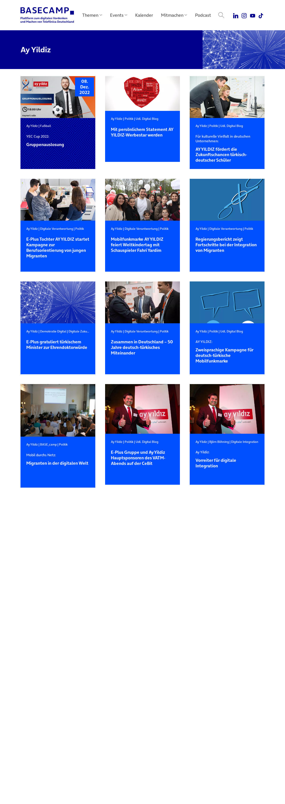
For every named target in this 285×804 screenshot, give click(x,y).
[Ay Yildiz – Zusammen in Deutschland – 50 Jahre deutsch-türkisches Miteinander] (142, 302)
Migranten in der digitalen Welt (57, 459)
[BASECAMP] (47, 15)
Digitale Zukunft (80, 331)
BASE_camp (48, 444)
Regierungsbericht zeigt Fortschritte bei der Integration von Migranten (226, 245)
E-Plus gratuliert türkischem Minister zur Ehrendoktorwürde (56, 344)
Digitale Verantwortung (56, 228)
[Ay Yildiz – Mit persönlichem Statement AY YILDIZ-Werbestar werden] (142, 93)
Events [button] (117, 15)
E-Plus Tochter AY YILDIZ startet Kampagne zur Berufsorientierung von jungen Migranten (57, 248)
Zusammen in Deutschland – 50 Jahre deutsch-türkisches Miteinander (142, 347)
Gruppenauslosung (45, 141)
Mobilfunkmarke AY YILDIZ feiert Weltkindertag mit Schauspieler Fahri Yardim (137, 245)
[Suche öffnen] (221, 15)
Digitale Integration (244, 442)
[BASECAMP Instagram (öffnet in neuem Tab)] (244, 15)
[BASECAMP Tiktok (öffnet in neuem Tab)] (261, 15)
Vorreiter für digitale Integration (215, 459)
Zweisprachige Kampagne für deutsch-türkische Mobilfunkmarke (224, 351)
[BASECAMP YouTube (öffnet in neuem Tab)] (252, 15)
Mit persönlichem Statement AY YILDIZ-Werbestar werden (142, 132)
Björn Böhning (219, 442)
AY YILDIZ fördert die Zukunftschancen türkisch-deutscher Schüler (222, 148)
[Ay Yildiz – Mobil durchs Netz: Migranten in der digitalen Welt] (57, 410)
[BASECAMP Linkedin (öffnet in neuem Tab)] (236, 15)
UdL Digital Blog (147, 118)
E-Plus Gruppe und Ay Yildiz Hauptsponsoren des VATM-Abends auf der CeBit (138, 458)
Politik (129, 118)
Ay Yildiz (32, 126)
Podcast (203, 15)
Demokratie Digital (53, 331)
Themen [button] (90, 15)
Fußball (45, 126)
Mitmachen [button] (172, 15)
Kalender (144, 15)
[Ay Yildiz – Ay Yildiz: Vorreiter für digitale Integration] (227, 409)
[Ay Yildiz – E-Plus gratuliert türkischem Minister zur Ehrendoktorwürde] (57, 302)
